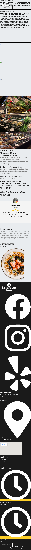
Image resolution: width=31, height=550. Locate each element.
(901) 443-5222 (4, 246)
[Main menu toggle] (27, 4)
